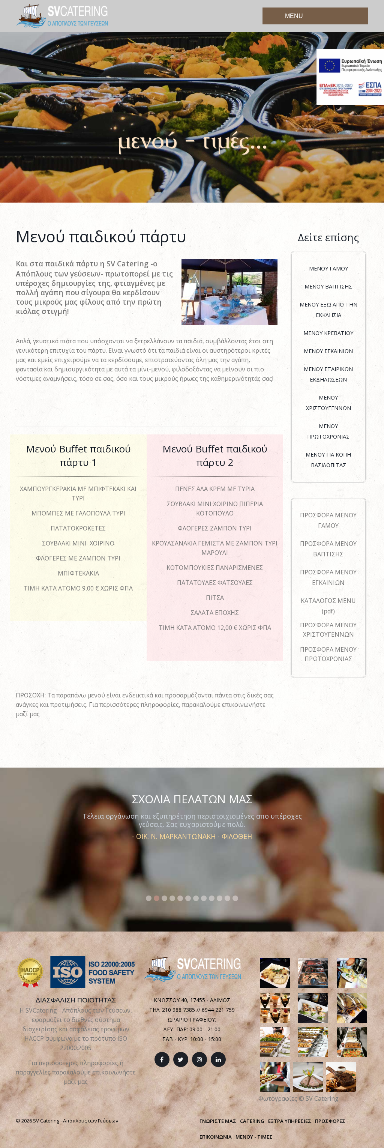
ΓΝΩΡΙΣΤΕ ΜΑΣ (218, 1121)
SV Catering (322, 1098)
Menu (294, 16)
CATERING (252, 1121)
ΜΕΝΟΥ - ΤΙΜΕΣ (254, 1136)
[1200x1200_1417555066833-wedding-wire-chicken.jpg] (351, 972)
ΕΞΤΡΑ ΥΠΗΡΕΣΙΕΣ (289, 1121)
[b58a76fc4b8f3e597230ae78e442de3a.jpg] (274, 1041)
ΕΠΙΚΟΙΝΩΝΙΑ (216, 1136)
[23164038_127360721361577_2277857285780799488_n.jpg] (274, 1007)
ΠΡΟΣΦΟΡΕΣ (330, 1121)
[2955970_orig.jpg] (351, 1007)
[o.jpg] (307, 1076)
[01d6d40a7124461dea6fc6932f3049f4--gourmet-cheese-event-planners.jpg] (274, 972)
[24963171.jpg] (313, 1007)
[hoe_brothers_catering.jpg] (274, 1076)
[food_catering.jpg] (351, 1041)
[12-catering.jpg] (313, 972)
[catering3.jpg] (313, 1041)
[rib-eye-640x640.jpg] (340, 1076)
